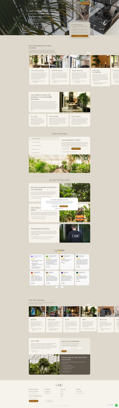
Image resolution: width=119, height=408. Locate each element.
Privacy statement (65, 405)
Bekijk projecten (79, 35)
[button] (59, 208)
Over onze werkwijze (66, 148)
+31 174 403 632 (35, 391)
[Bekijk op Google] (47, 256)
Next (89, 53)
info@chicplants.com (37, 395)
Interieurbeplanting (47, 3)
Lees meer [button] (32, 281)
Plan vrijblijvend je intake (76, 148)
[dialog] (59, 204)
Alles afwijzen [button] (54, 206)
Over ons (72, 3)
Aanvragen (64, 351)
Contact (77, 3)
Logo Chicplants (32, 3)
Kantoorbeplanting (55, 3)
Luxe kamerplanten (79, 391)
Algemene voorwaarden (58, 405)
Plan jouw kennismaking (85, 3)
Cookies (52, 405)
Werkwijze (67, 3)
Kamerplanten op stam (79, 393)
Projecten (62, 3)
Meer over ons (34, 350)
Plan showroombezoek (66, 371)
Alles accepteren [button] (64, 206)
